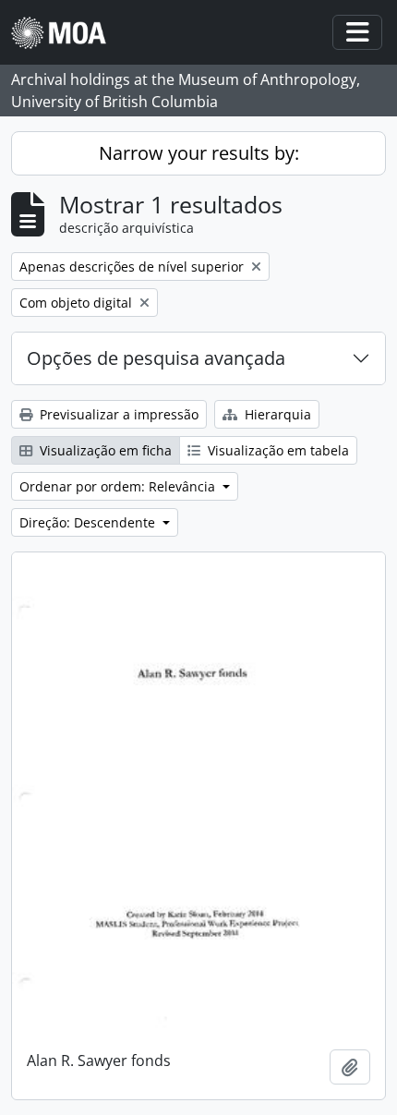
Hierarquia (276, 414)
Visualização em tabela (276, 450)
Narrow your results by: (199, 152)
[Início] (66, 32)
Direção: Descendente (89, 522)
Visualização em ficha (104, 450)
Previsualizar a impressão (117, 414)
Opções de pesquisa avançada (156, 357)
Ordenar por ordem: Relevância (119, 486)
